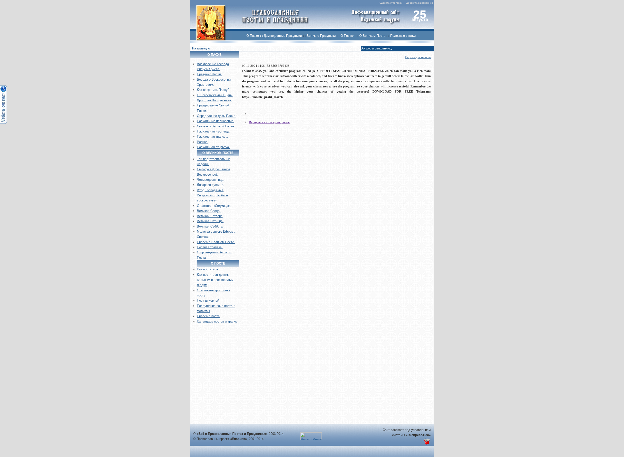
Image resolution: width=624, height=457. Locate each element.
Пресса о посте (208, 316)
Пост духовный (208, 300)
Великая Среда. (209, 211)
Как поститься (207, 269)
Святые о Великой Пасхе (215, 126)
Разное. (202, 142)
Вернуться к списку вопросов (269, 122)
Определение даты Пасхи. (216, 116)
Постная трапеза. (210, 247)
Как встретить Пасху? (213, 90)
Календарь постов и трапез (217, 321)
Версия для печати (418, 57)
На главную (201, 48)
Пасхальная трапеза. (212, 136)
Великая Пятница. (210, 221)
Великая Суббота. (210, 226)
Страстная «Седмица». (214, 206)
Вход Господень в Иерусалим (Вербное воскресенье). (212, 195)
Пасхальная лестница (213, 131)
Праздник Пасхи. (209, 74)
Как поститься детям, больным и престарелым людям (215, 280)
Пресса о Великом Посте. (216, 242)
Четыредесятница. (210, 179)
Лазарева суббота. (210, 185)
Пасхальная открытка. (213, 147)
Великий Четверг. (210, 216)
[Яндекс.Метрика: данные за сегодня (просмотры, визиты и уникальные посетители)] (311, 436)
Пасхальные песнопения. (215, 121)
